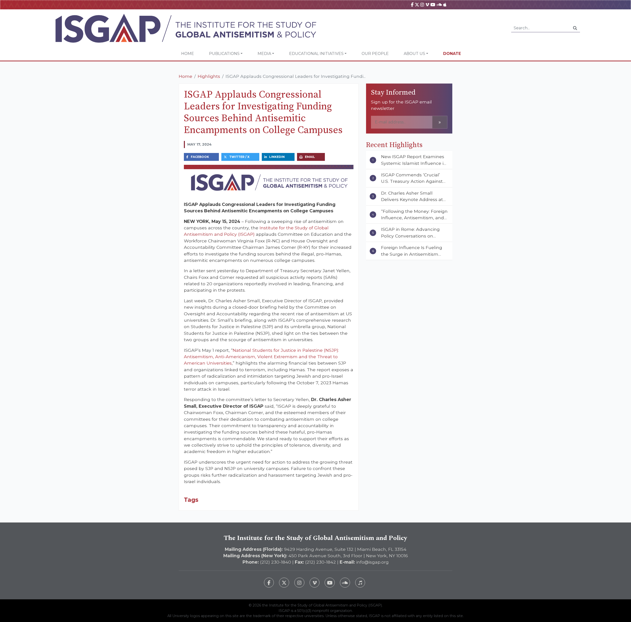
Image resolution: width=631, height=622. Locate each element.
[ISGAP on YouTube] (432, 4)
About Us (414, 53)
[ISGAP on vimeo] (427, 4)
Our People (375, 53)
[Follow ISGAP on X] (284, 583)
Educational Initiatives (316, 53)
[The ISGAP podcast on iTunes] (360, 583)
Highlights (209, 76)
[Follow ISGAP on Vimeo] (315, 583)
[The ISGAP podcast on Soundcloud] (345, 583)
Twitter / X (239, 157)
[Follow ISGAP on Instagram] (299, 583)
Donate (452, 53)
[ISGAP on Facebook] (412, 4)
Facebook (200, 157)
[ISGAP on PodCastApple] (444, 4)
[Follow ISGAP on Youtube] (330, 583)
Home (187, 53)
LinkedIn (277, 157)
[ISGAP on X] (417, 4)
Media (264, 53)
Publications (224, 53)
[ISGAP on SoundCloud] (439, 4)
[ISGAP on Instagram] (422, 4)
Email (310, 157)
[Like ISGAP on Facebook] (269, 583)
